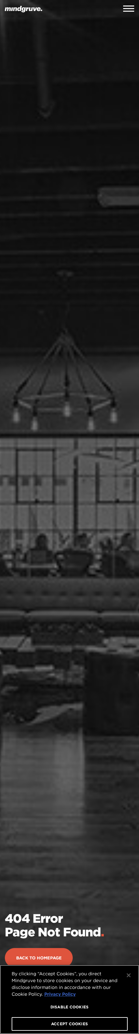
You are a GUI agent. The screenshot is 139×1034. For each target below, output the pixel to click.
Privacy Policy (60, 994)
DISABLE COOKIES (69, 1006)
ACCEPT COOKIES (69, 1023)
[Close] (129, 975)
